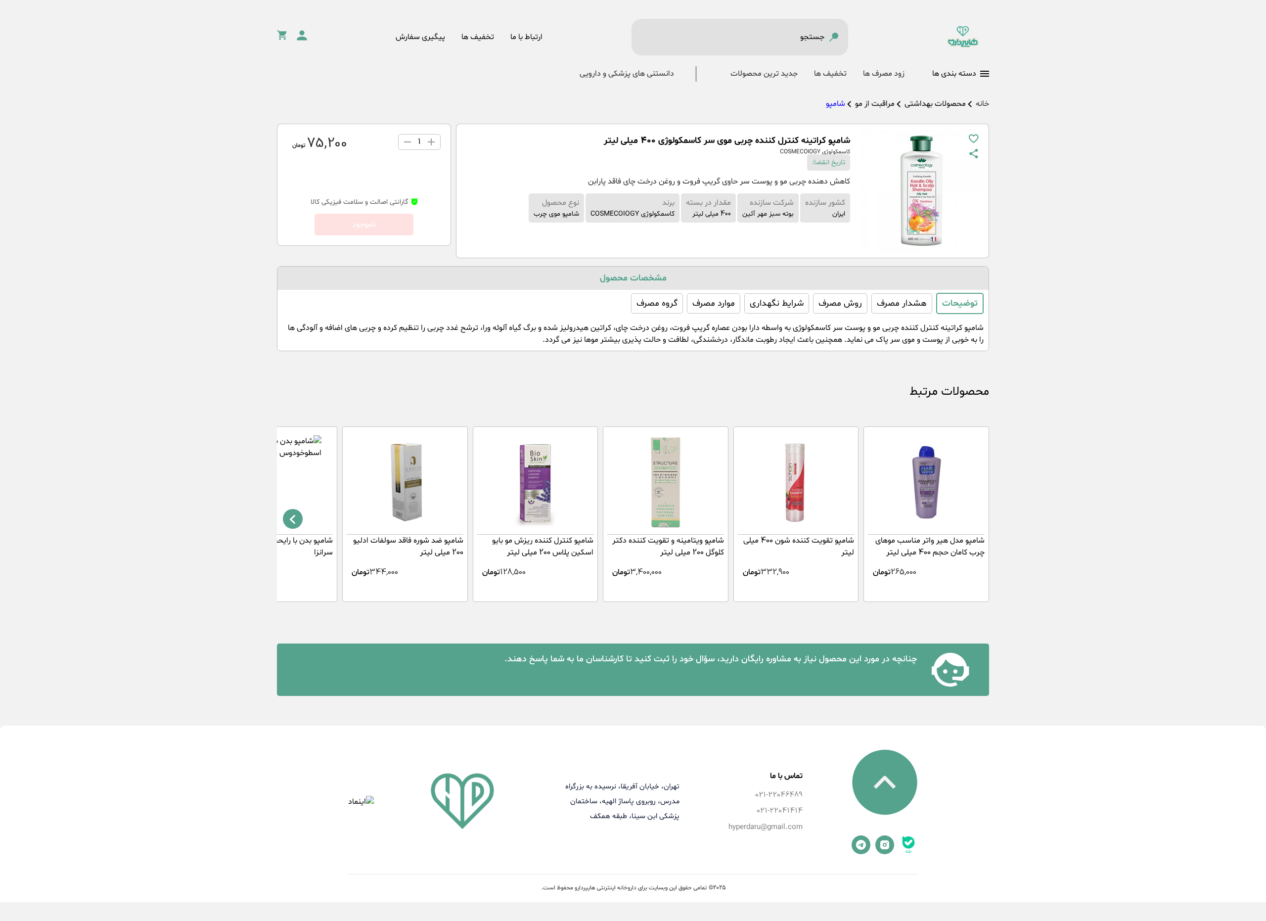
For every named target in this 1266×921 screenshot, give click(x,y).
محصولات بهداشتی (935, 103)
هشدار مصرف (902, 303)
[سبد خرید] (282, 38)
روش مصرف (840, 303)
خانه (982, 103)
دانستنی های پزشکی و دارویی (627, 73)
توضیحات (960, 303)
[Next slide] (293, 519)
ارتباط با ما (526, 37)
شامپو (835, 103)
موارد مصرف (713, 303)
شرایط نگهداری (777, 303)
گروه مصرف (657, 303)
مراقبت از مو (875, 103)
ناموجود (364, 224)
